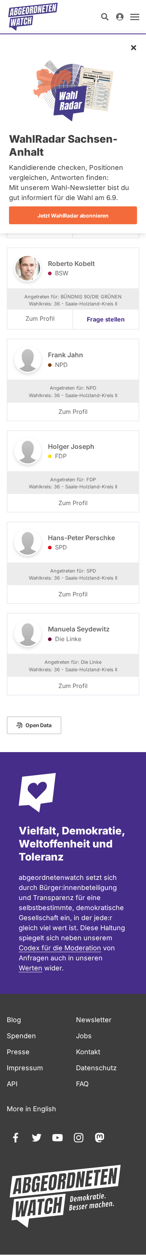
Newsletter (94, 1020)
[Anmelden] (119, 16)
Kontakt (88, 1052)
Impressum (25, 1068)
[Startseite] (33, 16)
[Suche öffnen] (104, 16)
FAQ (82, 1084)
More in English (31, 1109)
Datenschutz (96, 1068)
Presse (18, 1052)
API (12, 1084)
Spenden (21, 1036)
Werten (30, 968)
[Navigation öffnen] (134, 16)
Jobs (84, 1036)
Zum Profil (40, 318)
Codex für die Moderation (60, 948)
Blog (14, 1020)
